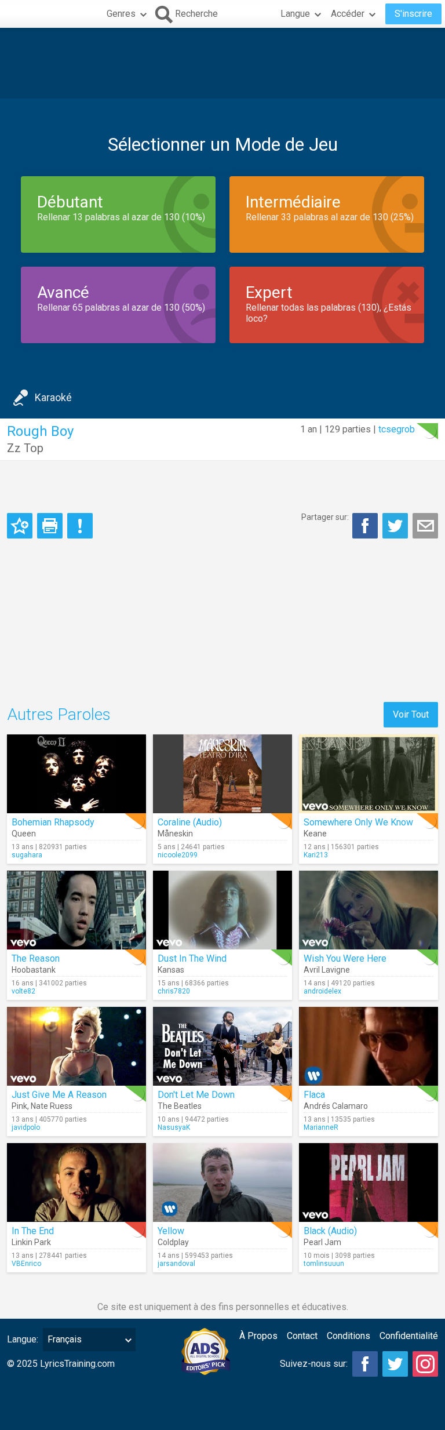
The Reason (36, 958)
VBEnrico (26, 1264)
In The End (33, 1230)
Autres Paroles (59, 714)
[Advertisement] (222, 63)
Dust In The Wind (192, 958)
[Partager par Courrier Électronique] (425, 525)
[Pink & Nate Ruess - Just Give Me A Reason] (76, 1046)
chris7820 (174, 991)
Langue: (22, 1339)
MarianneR (321, 1127)
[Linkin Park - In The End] (76, 1182)
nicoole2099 (178, 855)
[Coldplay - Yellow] (222, 1182)
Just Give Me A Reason (59, 1094)
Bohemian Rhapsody (53, 822)
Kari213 (316, 855)
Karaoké (53, 397)
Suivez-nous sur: (314, 1363)
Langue (295, 13)
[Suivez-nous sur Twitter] (395, 1364)
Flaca (314, 1094)
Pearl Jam (322, 1242)
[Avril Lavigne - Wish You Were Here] (368, 910)
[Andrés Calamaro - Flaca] (368, 1046)
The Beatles (180, 1106)
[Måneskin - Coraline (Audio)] (222, 773)
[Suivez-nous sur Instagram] (425, 1364)
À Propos (258, 1335)
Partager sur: (325, 517)
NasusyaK (174, 1127)
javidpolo (26, 1127)
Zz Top (25, 448)
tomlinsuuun (324, 1264)
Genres (121, 13)
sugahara (27, 855)
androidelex (322, 991)
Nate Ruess (51, 1106)
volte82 (23, 991)
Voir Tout (411, 714)
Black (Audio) (330, 1230)
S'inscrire (413, 13)
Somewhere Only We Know (358, 822)
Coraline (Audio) (190, 822)
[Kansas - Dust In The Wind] (222, 910)
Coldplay (173, 1242)
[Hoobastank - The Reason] (76, 910)
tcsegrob (396, 429)
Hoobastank (34, 969)
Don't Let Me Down (196, 1094)
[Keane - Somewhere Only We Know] (368, 773)
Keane (315, 833)
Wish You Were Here (345, 958)
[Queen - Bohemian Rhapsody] (76, 773)
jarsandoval (176, 1264)
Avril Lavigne (327, 969)
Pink (19, 1106)
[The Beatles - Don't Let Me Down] (222, 1046)
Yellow (171, 1230)
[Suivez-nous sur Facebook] (365, 1364)
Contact (302, 1335)
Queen (24, 833)
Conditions (348, 1335)
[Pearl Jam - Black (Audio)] (368, 1182)
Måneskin (175, 833)
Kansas (171, 969)
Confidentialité (409, 1335)
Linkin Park (31, 1242)
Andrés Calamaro (336, 1106)
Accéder (347, 13)
